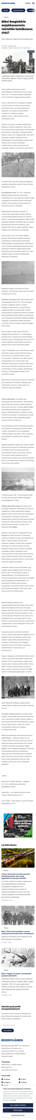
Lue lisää (13, 1100)
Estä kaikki (18, 1110)
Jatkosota (15, 48)
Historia (10, 48)
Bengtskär (4, 48)
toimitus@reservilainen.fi (9, 1070)
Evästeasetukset (18, 1115)
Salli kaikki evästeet (18, 1105)
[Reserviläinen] (8, 3)
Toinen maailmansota (25, 48)
